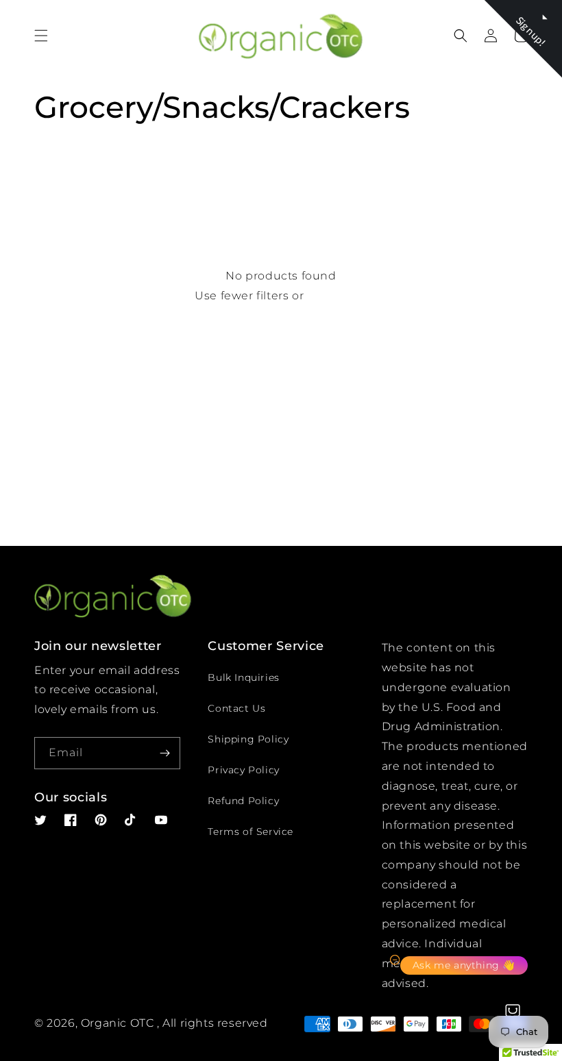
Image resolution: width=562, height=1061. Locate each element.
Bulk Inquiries (243, 677)
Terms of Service (250, 831)
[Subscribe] (164, 753)
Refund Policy (243, 801)
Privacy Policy (243, 770)
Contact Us (236, 708)
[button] (41, 36)
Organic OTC (117, 1022)
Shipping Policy (248, 739)
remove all (337, 295)
